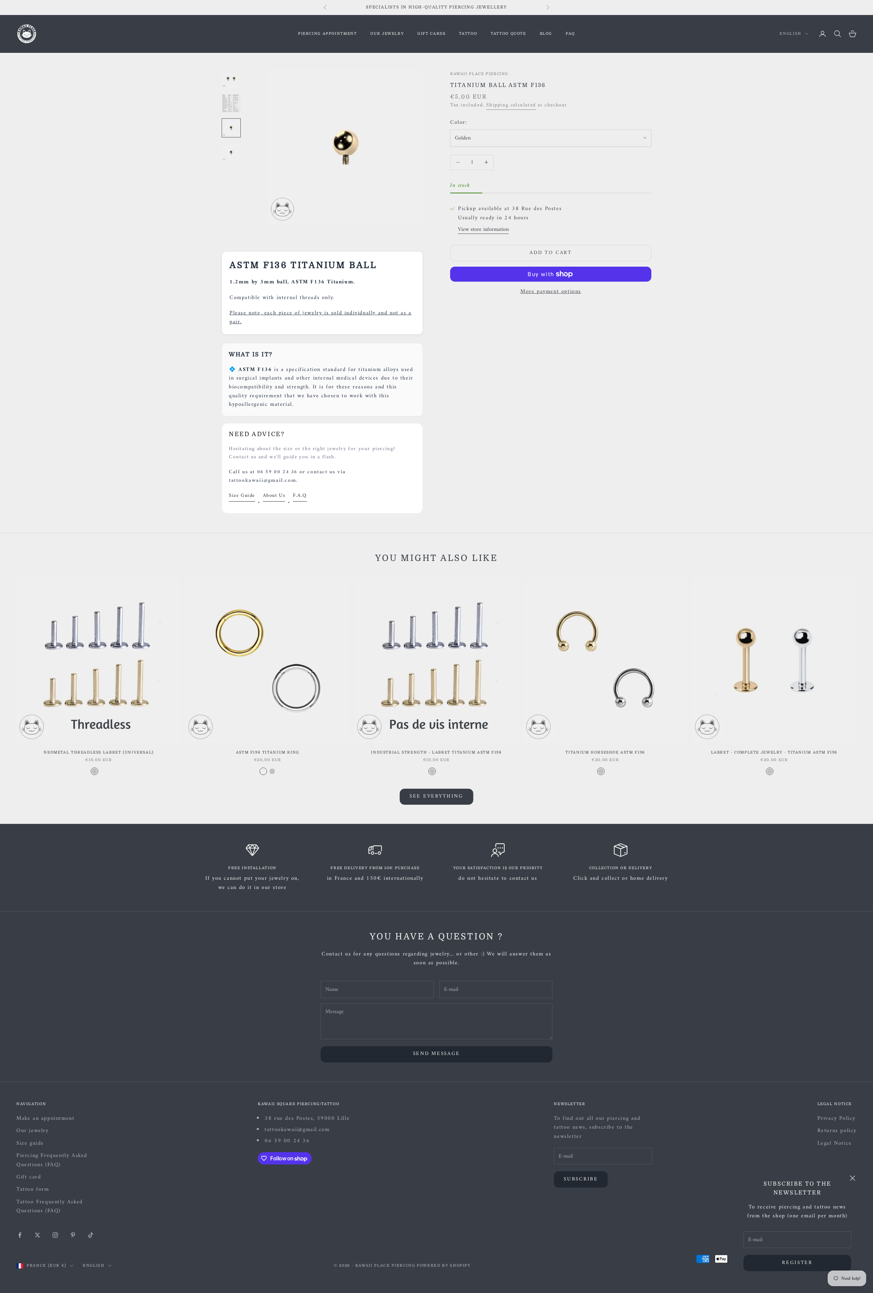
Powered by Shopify (444, 1265)
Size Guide (242, 496)
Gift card (28, 1177)
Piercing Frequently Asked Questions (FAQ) (51, 1160)
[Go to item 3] (231, 127)
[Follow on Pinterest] (73, 1235)
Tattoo (468, 33)
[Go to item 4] (231, 152)
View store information (483, 229)
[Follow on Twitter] (37, 1235)
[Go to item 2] (231, 103)
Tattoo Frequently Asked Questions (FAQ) (49, 1206)
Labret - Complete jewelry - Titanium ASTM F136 (774, 752)
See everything (436, 796)
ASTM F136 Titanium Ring (267, 752)
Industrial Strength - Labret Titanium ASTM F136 (436, 752)
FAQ (570, 33)
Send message (436, 1053)
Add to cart (551, 252)
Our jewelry (387, 33)
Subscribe (581, 1179)
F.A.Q (300, 496)
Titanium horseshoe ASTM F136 (605, 752)
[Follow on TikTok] (90, 1235)
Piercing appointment (327, 33)
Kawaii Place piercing (479, 74)
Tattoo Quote (508, 33)
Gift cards (431, 33)
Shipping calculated (511, 105)
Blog (546, 33)
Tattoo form (32, 1189)
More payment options (550, 291)
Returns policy (837, 1130)
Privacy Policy (836, 1118)
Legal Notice (834, 1143)
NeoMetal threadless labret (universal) (99, 752)
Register (797, 1262)
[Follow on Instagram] (55, 1235)
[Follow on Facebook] (19, 1235)
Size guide (30, 1143)
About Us (274, 496)
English (790, 33)
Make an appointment (45, 1118)
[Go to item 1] (231, 78)
